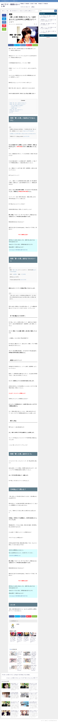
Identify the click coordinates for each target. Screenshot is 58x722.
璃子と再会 (14, 108)
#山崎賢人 (12, 133)
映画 (10, 14)
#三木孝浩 (16, 133)
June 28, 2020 (26, 136)
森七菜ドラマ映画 (34, 3)
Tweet (4, 19)
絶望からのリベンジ (15, 106)
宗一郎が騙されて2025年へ (17, 105)
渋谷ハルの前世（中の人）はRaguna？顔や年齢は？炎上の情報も (16, 674)
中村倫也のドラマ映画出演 (43, 3)
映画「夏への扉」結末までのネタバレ (17, 104)
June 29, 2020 (23, 279)
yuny (18, 624)
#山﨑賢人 (15, 274)
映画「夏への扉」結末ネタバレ (16, 109)
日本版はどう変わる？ (14, 111)
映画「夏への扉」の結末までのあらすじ (17, 102)
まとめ (11, 112)
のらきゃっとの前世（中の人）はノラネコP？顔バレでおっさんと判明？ (21, 677)
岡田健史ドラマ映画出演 (25, 3)
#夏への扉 (21, 133)
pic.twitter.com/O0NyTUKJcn (30, 133)
